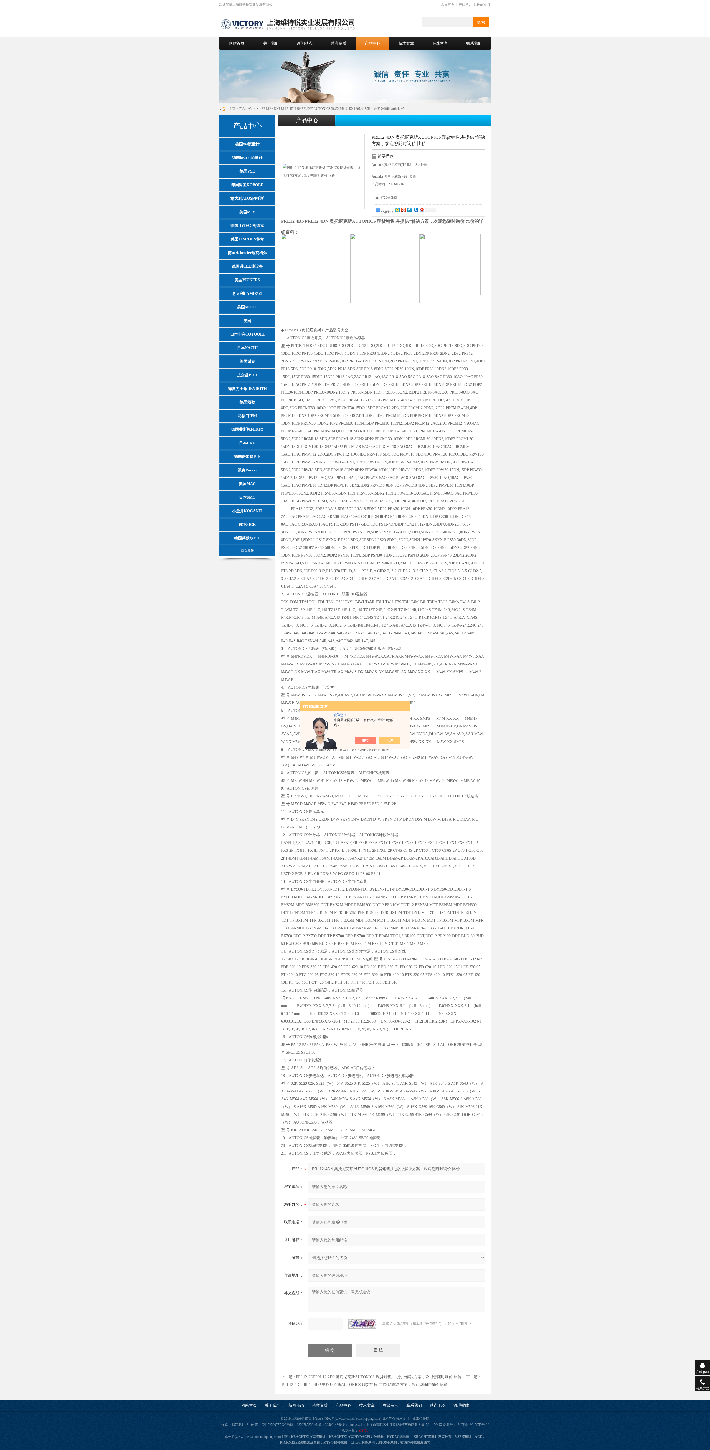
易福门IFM (247, 416)
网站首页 (236, 43)
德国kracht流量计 (247, 158)
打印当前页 (389, 198)
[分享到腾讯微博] (409, 209)
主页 (232, 109)
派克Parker (247, 470)
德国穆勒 (247, 402)
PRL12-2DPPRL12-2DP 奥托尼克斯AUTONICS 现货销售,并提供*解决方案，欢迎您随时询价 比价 (379, 1377)
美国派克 (247, 361)
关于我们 (271, 43)
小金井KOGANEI (247, 511)
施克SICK (247, 525)
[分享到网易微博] (422, 209)
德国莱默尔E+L (247, 538)
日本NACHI (247, 348)
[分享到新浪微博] (403, 209)
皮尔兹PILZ (247, 375)
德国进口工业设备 (247, 266)
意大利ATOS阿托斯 (247, 198)
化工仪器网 (421, 1419)
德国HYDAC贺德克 (247, 226)
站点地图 (437, 1405)
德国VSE (247, 171)
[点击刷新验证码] (362, 1324)
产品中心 (372, 43)
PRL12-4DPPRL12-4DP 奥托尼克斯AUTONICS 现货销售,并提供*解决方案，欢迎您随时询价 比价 (365, 1385)
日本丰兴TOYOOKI (247, 334)
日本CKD (247, 443)
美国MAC (247, 484)
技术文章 (406, 43)
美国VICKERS (247, 280)
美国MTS (247, 212)
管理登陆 (461, 1405)
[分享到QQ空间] (397, 209)
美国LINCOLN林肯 (247, 239)
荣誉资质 (338, 43)
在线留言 (465, 4)
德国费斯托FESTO (247, 429)
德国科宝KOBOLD (247, 185)
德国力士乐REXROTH (247, 389)
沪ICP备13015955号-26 (472, 1425)
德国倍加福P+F (247, 457)
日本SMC (247, 497)
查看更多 (247, 550)
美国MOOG (247, 307)
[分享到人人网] (415, 209)
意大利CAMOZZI (247, 293)
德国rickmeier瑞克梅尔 (247, 253)
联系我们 (483, 4)
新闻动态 (305, 43)
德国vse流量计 (247, 144)
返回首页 (447, 4)
